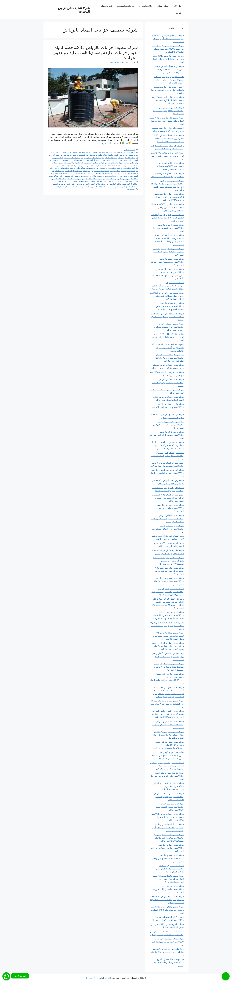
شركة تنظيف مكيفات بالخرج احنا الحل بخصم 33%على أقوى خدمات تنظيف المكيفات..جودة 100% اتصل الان (167, 714)
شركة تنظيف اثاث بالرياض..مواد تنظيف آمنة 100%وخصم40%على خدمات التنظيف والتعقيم (169, 166)
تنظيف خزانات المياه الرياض (73, 158)
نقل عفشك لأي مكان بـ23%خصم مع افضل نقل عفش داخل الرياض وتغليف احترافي (167, 337)
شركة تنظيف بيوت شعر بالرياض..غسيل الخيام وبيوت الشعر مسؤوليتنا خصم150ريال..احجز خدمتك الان (167, 765)
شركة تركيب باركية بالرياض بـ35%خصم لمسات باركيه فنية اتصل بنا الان (167, 435)
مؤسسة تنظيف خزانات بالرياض (67, 186)
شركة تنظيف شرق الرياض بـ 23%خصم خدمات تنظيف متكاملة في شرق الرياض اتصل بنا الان (167, 296)
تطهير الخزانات (54, 155)
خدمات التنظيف (163, 6)
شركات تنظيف (63, 163)
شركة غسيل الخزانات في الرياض (71, 176)
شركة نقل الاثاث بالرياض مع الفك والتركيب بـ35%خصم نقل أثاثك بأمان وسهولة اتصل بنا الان (168, 827)
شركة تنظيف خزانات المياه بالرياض (125, 171)
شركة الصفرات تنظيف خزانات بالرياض (92, 165)
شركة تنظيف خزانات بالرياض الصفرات (76, 171)
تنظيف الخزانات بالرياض (129, 158)
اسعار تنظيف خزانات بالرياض (82, 152)
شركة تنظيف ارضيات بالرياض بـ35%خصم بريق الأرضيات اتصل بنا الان (168, 228)
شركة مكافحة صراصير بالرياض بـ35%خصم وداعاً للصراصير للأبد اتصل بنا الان (167, 407)
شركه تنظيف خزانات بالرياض (127, 181)
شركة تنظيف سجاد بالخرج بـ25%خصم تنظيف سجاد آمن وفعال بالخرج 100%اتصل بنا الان (167, 817)
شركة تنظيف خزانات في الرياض (95, 176)
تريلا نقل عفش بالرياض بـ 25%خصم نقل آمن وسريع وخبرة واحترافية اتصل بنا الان (167, 952)
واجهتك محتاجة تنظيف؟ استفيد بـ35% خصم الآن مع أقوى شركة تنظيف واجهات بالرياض (167, 347)
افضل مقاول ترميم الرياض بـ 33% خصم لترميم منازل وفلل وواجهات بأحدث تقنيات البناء (169, 79)
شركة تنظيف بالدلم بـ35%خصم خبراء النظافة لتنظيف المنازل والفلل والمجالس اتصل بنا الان (167, 207)
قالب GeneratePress (94, 978)
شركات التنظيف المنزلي (113, 163)
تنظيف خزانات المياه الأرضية (94, 158)
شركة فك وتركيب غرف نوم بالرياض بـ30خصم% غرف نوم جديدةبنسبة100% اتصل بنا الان (168, 786)
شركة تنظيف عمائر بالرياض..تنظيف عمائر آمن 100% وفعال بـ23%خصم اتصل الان (168, 251)
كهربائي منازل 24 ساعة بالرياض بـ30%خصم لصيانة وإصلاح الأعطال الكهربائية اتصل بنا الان (169, 357)
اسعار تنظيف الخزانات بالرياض (124, 152)
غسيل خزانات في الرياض (80, 184)
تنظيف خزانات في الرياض (80, 160)
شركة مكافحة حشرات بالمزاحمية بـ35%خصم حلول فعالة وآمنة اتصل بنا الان (167, 776)
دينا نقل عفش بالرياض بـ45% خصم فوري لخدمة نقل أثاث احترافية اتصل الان (168, 59)
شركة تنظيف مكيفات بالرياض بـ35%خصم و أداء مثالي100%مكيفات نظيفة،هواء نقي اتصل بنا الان (168, 591)
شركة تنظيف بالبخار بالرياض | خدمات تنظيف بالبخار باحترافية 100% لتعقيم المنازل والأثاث (167, 217)
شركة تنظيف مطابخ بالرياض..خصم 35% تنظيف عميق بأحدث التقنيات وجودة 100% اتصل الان (169, 197)
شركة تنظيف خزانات (77, 168)
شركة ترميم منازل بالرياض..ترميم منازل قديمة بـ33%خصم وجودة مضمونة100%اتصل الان (169, 69)
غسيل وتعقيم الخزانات (106, 186)
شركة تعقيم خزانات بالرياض (106, 168)
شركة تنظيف (90, 168)
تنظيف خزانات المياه (112, 158)
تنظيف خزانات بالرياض (119, 160)
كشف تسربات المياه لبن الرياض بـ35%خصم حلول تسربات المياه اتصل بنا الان (167, 455)
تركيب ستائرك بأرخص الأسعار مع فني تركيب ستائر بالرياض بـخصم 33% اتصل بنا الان (168, 656)
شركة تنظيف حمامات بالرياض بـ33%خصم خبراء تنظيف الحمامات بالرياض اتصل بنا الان (169, 327)
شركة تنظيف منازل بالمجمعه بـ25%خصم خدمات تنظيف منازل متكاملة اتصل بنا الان (170, 868)
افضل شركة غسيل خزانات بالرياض (73, 155)
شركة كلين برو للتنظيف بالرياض (114, 179)
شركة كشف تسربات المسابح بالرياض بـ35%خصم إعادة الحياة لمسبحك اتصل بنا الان (167, 473)
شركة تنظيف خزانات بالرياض (101, 171)
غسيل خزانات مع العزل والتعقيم (126, 186)
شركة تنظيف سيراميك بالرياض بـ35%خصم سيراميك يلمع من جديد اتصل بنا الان (169, 508)
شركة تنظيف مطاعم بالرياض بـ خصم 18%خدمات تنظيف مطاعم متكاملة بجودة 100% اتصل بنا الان (168, 646)
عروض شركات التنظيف (86, 181)
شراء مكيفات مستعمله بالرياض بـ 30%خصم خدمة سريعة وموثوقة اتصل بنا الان (167, 942)
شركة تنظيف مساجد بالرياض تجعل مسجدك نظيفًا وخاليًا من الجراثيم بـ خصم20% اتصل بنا (169, 666)
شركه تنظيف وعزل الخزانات (106, 181)
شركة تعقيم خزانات (124, 168)
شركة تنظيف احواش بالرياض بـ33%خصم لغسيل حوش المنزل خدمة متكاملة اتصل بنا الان (167, 518)
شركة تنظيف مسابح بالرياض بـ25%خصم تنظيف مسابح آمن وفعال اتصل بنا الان (168, 858)
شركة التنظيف (112, 165)
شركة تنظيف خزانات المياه (59, 168)
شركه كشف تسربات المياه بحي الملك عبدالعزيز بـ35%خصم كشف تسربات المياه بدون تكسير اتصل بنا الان (167, 445)
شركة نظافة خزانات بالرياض (92, 179)
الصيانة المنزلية (106, 6)
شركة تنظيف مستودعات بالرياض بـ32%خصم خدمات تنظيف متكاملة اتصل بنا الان (169, 581)
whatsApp (6, 976)
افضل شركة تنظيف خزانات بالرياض (99, 155)
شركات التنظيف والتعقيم (95, 163)
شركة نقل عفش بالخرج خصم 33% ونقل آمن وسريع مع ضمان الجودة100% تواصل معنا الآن (168, 560)
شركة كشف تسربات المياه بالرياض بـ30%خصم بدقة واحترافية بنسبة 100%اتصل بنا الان (168, 796)
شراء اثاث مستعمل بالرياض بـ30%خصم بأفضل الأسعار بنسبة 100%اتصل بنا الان (170, 807)
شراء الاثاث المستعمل (125, 6)
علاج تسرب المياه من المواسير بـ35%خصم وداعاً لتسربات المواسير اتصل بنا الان (168, 424)
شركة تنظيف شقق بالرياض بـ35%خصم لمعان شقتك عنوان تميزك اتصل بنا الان (167, 262)
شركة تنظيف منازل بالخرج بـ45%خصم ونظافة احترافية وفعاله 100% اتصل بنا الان (167, 910)
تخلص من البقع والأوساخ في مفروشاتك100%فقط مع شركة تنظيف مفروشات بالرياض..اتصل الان (167, 755)
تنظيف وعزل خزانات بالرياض (59, 160)
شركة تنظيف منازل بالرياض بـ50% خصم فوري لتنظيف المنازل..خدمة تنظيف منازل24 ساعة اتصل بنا (169, 138)
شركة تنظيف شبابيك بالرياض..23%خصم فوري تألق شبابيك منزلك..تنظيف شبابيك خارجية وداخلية (167, 285)
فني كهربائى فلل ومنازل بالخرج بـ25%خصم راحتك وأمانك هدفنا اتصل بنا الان (168, 962)
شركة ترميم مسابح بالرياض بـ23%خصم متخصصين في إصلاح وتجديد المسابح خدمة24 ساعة (170, 306)
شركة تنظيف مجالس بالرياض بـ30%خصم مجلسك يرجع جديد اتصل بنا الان (168, 382)
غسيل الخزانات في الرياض (67, 181)
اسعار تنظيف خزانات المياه (102, 152)
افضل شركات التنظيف (63, 152)
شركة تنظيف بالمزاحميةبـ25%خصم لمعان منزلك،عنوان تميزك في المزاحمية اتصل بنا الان (168, 879)
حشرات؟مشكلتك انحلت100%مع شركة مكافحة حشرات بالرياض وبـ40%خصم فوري (167, 625)
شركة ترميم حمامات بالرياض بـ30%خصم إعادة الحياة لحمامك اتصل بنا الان (167, 528)
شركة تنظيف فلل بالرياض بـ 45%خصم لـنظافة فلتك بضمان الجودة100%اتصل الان (167, 121)
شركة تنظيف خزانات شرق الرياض (82, 173)
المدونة (178, 13)
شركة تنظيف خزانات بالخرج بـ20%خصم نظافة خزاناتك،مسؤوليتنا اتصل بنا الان (168, 889)
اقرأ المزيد (106, 143)
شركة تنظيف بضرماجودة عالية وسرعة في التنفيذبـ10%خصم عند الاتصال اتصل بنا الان (167, 704)
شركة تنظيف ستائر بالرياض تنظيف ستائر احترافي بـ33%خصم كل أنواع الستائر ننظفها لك (168, 734)
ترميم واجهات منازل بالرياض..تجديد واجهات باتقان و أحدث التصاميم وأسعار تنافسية (167, 90)
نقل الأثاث (177, 6)
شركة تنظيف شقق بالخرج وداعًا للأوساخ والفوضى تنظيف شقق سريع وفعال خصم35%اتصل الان (168, 636)
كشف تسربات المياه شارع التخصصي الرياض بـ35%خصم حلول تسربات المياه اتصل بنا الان (168, 498)
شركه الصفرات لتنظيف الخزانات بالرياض (66, 179)
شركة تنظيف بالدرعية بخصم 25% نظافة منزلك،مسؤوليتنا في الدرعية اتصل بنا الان (169, 571)
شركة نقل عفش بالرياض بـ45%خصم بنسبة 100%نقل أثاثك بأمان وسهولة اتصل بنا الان (168, 38)
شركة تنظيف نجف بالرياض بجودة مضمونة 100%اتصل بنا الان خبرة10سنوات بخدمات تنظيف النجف (168, 745)
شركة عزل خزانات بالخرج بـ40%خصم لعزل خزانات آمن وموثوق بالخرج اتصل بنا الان (167, 156)
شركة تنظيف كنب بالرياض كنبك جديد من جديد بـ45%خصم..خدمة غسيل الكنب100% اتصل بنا (168, 48)
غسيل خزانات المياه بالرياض (116, 184)
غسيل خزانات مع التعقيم (61, 184)
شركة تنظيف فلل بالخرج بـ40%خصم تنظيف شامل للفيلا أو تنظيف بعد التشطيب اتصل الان (168, 100)
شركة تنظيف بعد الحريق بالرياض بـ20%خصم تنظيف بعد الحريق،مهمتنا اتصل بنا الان (168, 724)
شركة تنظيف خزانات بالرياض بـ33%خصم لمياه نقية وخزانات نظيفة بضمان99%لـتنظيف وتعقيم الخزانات (96, 52)
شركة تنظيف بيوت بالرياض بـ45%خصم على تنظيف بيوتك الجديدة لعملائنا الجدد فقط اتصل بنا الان (167, 899)
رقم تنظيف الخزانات (130, 163)
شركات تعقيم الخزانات (78, 163)
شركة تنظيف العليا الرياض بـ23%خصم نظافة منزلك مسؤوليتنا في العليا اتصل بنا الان (167, 316)
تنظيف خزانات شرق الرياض (100, 160)
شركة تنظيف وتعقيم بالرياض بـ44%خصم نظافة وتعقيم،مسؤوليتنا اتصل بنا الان (168, 110)
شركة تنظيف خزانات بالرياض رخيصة (109, 173)
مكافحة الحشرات (145, 6)
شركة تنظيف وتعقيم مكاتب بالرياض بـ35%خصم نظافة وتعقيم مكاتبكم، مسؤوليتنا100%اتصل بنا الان (168, 837)
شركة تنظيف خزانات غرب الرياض (120, 176)
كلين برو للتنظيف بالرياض (89, 186)
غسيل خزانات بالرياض (97, 184)
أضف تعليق (131, 189)
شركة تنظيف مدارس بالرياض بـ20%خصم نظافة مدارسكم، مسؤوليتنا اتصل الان (167, 848)
